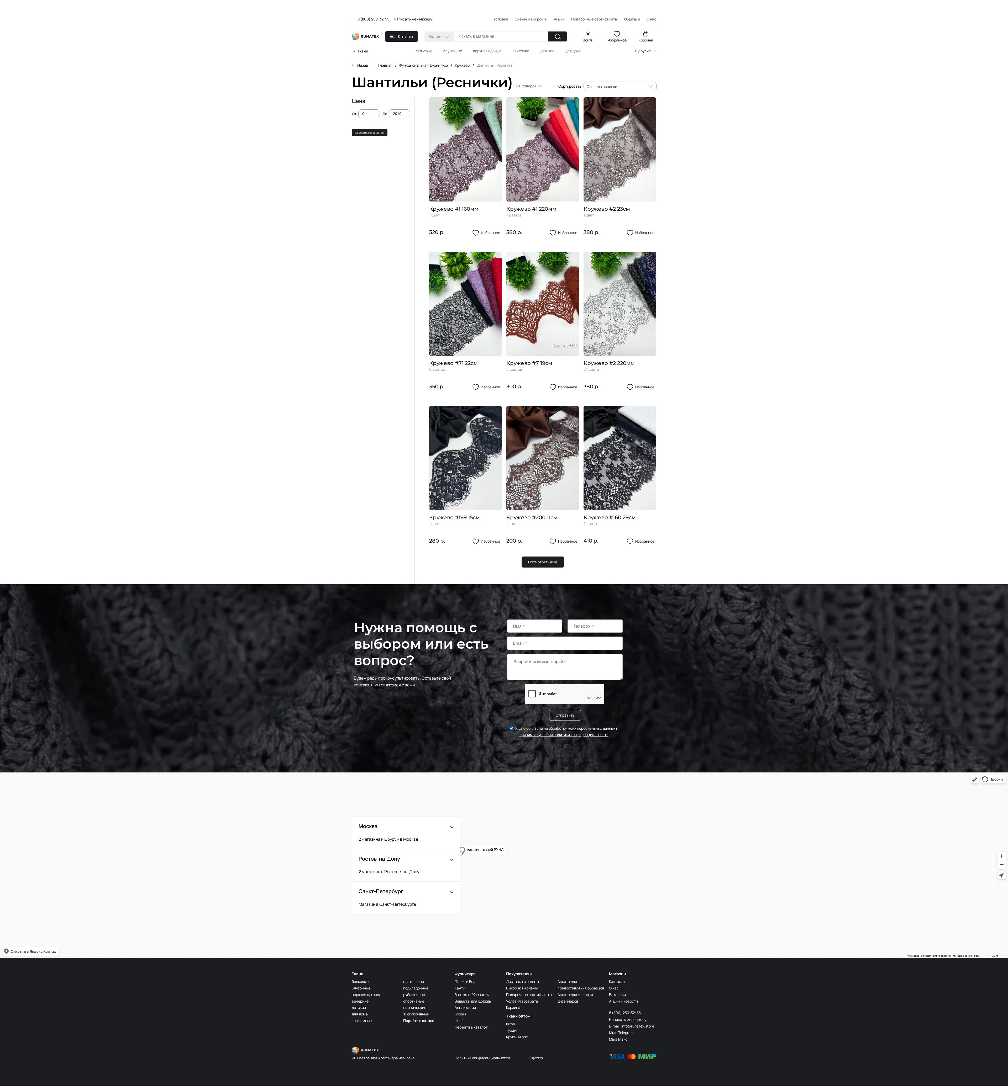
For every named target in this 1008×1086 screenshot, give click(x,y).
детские (547, 50)
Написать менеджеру (413, 19)
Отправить (565, 715)
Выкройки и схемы (522, 988)
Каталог (406, 36)
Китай (511, 1023)
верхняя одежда (487, 50)
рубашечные (414, 994)
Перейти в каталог (419, 1020)
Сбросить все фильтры (369, 132)
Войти (588, 40)
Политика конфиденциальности (482, 1057)
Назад (362, 65)
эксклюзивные (416, 1013)
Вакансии (617, 994)
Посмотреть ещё (542, 561)
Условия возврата (522, 1001)
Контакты (617, 981)
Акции (559, 19)
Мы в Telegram (621, 1032)
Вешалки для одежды (473, 1001)
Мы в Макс (618, 1039)
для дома (573, 50)
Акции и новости (623, 1001)
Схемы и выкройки (531, 19)
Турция (512, 1030)
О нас (614, 988)
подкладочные (415, 988)
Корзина (646, 40)
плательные (413, 981)
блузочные (452, 50)
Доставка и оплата (522, 981)
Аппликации (465, 1007)
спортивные (413, 1001)
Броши (460, 1013)
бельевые (424, 50)
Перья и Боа (465, 981)
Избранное (617, 40)
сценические (414, 1007)
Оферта (536, 1057)
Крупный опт (517, 1036)
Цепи (459, 1020)
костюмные (362, 1020)
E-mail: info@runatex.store (631, 1026)
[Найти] (557, 36)
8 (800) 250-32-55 (373, 19)
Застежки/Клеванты (472, 994)
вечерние (520, 50)
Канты (460, 988)
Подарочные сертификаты (594, 19)
